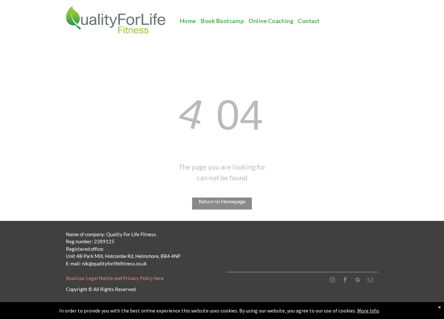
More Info (368, 310)
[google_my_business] (358, 280)
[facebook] (345, 280)
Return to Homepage (222, 201)
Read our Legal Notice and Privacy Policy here (115, 278)
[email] (370, 280)
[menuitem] (190, 21)
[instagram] (332, 280)
